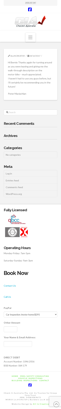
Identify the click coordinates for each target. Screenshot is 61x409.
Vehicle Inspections (30, 378)
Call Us (7, 296)
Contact (44, 380)
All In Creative (41, 404)
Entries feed (12, 180)
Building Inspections (24, 380)
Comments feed (14, 187)
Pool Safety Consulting (34, 376)
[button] (30, 37)
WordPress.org (14, 194)
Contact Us (10, 285)
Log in (9, 173)
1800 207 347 (30, 3)
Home (15, 376)
